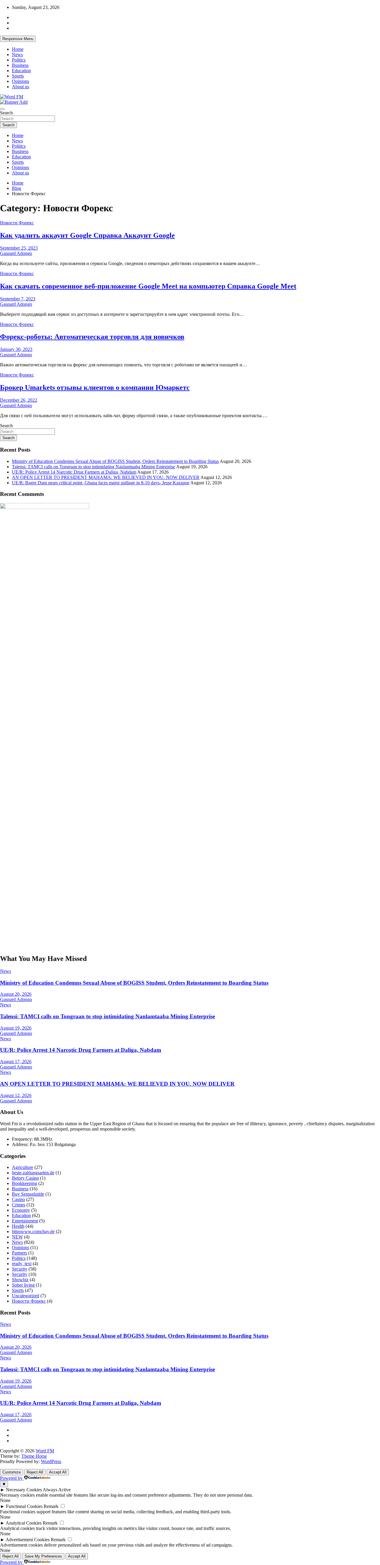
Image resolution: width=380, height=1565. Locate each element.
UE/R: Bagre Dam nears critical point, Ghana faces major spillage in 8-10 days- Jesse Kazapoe (100, 482)
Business (20, 65)
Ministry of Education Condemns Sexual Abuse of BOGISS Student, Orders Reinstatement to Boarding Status (115, 461)
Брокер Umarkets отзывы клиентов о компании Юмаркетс (95, 387)
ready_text (21, 1263)
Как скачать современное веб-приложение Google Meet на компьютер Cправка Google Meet (148, 286)
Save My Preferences (43, 1556)
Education (21, 70)
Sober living (23, 1284)
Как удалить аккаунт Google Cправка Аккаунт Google (87, 235)
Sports (18, 75)
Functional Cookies (24, 1506)
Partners (19, 1252)
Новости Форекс (17, 222)
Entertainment (25, 1220)
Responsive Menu (17, 39)
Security (19, 1268)
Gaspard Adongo (16, 253)
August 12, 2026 (15, 1095)
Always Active (57, 1489)
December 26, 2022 (18, 400)
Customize (11, 1472)
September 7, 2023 (17, 298)
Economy (21, 1210)
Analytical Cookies (24, 1522)
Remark (51, 1506)
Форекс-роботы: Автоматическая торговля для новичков (92, 337)
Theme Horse (34, 1456)
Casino (18, 1199)
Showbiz (20, 1279)
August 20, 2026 (15, 994)
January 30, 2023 (16, 349)
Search (6, 112)
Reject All (35, 1472)
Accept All (57, 1472)
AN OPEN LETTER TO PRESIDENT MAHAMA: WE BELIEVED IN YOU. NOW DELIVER (106, 477)
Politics (19, 59)
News (17, 54)
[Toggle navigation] (2, 109)
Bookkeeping (24, 1183)
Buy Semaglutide (28, 1194)
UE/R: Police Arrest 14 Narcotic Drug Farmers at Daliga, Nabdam (74, 472)
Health (18, 1226)
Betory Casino (25, 1178)
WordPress (51, 1461)
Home (17, 49)
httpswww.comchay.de (33, 1231)
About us (20, 86)
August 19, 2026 (15, 1027)
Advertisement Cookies (28, 1539)
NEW (17, 1236)
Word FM (45, 1450)
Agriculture (22, 1167)
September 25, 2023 (19, 247)
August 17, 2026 (15, 1061)
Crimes (18, 1204)
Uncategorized (25, 1295)
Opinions (20, 81)
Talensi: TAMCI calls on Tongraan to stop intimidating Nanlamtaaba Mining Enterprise (93, 466)
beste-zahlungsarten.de (33, 1172)
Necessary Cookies (24, 1489)
